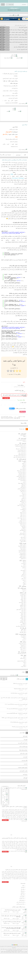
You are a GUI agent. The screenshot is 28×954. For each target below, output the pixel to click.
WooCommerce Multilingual (18, 178)
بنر (24, 659)
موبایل (24, 582)
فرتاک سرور (24, 124)
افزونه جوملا (23, 548)
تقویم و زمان (23, 570)
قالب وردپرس (22, 620)
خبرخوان (23, 574)
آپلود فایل (25, 777)
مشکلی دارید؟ (21, 385)
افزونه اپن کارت (22, 547)
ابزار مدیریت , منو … (21, 452)
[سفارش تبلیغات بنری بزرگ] (14, 54)
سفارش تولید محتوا (23, 750)
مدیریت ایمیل (22, 513)
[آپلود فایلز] (16, 15)
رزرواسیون (23, 502)
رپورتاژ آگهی (24, 586)
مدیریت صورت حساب (21, 517)
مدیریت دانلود (22, 516)
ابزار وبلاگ (22, 891)
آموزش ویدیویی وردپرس (21, 439)
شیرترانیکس (23, 558)
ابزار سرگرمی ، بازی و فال (20, 448)
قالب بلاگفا (23, 629)
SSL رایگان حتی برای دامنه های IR (11, 85)
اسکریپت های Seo (22, 473)
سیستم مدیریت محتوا (21, 505)
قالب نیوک (23, 619)
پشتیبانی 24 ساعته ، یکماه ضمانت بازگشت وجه (10, 92)
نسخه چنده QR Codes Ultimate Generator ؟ (18, 39)
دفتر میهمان (23, 499)
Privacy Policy (22, 946)
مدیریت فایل (23, 519)
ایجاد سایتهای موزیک (21, 483)
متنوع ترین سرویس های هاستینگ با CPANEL (10, 75)
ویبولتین (23, 623)
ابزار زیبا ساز (23, 447)
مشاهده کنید (5, 851)
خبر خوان (23, 492)
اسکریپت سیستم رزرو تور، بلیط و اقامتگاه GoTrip (18, 722)
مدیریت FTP (23, 650)
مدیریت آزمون (22, 512)
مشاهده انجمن (3, 25)
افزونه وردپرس (22, 553)
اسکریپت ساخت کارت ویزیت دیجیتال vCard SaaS (19, 693)
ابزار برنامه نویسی (22, 643)
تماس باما (22, 889)
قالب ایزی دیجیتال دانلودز (20, 609)
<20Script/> (14, 8)
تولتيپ (24, 571)
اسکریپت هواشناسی (21, 474)
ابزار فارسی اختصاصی (21, 451)
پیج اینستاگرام (22, 411)
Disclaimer (14, 947)
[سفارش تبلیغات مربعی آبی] (19, 57)
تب (24, 568)
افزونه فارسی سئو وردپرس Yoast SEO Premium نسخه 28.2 (17, 708)
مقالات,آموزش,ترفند (6, 162)
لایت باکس (23, 578)
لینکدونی (23, 510)
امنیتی (24, 481)
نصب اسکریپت (21, 898)
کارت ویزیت (23, 666)
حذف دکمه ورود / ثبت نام (22, 49)
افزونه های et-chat (22, 550)
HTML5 (23, 463)
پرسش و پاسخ (22, 533)
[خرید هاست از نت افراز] (14, 56)
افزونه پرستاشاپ (22, 557)
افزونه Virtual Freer (21, 546)
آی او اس (23, 589)
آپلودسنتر (23, 466)
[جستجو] (3, 4)
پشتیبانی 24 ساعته (14, 141)
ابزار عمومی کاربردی (21, 450)
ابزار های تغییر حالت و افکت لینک (19, 455)
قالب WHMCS (22, 605)
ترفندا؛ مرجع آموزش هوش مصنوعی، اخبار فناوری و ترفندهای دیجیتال (13, 33)
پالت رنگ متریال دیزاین (20, 902)
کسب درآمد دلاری (23, 753)
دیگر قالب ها (23, 594)
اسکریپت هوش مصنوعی (21, 476)
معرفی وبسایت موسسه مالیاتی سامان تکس (18, 34)
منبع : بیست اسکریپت (19, 390)
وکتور (24, 665)
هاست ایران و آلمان (13, 129)
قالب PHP (23, 601)
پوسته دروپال (23, 624)
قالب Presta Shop (22, 602)
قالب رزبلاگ (23, 630)
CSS (24, 462)
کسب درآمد (23, 538)
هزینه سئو (25, 736)
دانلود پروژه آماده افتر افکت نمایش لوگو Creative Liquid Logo (11, 916)
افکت (24, 564)
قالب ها (25, 592)
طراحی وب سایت (24, 951)
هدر (24, 663)
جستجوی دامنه (22, 490)
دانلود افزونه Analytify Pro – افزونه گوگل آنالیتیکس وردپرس (17, 713)
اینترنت (24, 441)
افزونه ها (24, 543)
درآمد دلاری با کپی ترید (22, 743)
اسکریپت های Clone (21, 472)
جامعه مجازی (22, 487)
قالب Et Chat (23, 595)
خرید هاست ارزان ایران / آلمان (20, 71)
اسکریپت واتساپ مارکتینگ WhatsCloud (20, 688)
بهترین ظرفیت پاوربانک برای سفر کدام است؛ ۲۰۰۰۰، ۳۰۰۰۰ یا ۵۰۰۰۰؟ (13, 30)
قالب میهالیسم (22, 617)
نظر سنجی (23, 526)
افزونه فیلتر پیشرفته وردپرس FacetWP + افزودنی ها (11, 921)
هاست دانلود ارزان (23, 770)
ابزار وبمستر (24, 443)
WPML (11, 174)
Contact (15, 946)
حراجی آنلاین (23, 491)
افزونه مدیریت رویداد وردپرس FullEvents (20, 683)
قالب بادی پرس (22, 612)
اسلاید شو (23, 563)
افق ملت (25, 739)
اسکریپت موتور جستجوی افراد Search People (12, 909)
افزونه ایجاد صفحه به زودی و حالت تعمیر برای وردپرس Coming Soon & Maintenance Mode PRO (11, 928)
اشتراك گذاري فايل (22, 477)
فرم (24, 577)
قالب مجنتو (23, 616)
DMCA (18, 946)
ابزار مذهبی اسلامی (21, 454)
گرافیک (25, 655)
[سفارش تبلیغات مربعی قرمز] (8, 57)
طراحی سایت (22, 648)
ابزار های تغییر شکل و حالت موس (19, 457)
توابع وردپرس (22, 896)
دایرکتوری (23, 498)
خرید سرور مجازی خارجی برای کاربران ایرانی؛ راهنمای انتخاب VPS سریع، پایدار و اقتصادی (14, 698)
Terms (27, 946)
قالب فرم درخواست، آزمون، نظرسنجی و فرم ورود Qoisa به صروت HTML (14, 717)
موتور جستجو (22, 524)
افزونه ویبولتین (22, 555)
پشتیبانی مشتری (22, 534)
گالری (24, 584)
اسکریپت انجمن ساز (23, 27)
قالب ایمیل (23, 610)
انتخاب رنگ (23, 566)
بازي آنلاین (23, 484)
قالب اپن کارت (22, 608)
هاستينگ (23, 527)
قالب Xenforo (22, 606)
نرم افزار (24, 641)
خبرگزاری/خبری (22, 495)
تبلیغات (23, 885)
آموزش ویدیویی (23, 438)
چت (24, 535)
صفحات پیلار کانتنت (23, 44)
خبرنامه (23, 494)
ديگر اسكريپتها (22, 501)
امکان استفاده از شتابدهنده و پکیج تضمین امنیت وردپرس (10, 97)
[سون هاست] (11, 15)
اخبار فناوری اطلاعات (22, 459)
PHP (24, 436)
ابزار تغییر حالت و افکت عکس (20, 444)
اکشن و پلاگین (22, 658)
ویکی (24, 531)
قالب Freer (23, 598)
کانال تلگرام (11, 408)
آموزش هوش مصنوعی (22, 767)
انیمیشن (23, 567)
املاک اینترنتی (22, 480)
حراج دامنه (25, 774)
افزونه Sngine (22, 544)
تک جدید (25, 763)
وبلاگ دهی (23, 528)
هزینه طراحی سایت (23, 746)
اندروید (24, 590)
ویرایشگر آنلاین (22, 530)
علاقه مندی (23, 506)
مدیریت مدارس (22, 520)
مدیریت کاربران (22, 523)
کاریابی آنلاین (23, 537)
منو (24, 581)
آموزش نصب (22, 635)
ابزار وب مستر (22, 644)
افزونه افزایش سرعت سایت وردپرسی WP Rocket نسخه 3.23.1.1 (16, 704)
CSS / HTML (22, 435)
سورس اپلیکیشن (23, 588)
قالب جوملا (23, 613)
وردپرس (18, 154)
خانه (25, 154)
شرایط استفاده (21, 900)
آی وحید (19, 951)
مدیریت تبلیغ (23, 515)
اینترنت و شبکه (22, 647)
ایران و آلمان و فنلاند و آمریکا (12, 139)
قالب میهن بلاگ (22, 632)
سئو (24, 638)
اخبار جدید (25, 756)
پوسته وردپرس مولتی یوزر (20, 626)
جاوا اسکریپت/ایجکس (21, 488)
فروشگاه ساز (22, 509)
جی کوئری (24, 560)
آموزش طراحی (23, 433)
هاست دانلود (3, 951)
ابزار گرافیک (23, 645)
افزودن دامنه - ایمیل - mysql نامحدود (10, 78)
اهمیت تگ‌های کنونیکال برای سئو (20, 46)
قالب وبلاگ (22, 894)
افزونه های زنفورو (22, 551)
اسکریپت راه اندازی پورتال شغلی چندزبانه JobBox (11, 933)
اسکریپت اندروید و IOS (21, 470)
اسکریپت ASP (22, 469)
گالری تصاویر (23, 541)
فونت (24, 662)
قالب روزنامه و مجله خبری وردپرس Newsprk (19, 726)
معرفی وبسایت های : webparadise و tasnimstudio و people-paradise (13, 37)
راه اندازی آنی (15, 88)
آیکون (24, 656)
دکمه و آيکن (23, 575)
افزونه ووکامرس (22, 554)
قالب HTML (23, 599)
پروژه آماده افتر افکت (21, 653)
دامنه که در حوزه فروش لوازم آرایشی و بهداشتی (17, 42)
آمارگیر (24, 465)
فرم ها (24, 508)
